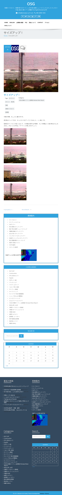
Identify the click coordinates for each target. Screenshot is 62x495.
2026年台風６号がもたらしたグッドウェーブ (16, 386)
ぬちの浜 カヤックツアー (16, 233)
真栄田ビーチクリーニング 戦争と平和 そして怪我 (16, 401)
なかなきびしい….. (9, 209)
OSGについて (7, 25)
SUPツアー (12, 224)
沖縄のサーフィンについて (16, 309)
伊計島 (12, 101)
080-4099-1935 (40, 13)
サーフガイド (13, 220)
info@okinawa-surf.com (25, 13)
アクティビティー (14, 284)
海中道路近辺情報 (14, 319)
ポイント (7, 101)
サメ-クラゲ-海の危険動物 (16, 294)
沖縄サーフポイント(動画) (16, 307)
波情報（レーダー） (14, 316)
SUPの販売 (12, 245)
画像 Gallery (12, 323)
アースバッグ (13, 282)
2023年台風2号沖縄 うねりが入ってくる (15, 410)
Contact (40, 22)
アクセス (47, 22)
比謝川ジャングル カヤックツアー (18, 238)
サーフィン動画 (13, 289)
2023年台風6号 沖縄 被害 (12, 408)
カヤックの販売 (13, 247)
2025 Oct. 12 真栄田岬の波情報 (12, 390)
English (12, 22)
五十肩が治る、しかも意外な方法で (13, 392)
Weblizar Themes (44, 493)
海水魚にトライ (13, 321)
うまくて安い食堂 (14, 287)
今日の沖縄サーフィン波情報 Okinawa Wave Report (31, 100)
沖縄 (6, 105)
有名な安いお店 (13, 305)
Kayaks (11, 278)
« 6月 (7, 366)
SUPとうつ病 (12, 280)
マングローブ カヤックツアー (17, 236)
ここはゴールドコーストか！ (12, 397)
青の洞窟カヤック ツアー (16, 226)
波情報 (7, 112)
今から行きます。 (26, 209)
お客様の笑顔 (19, 22)
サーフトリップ (13, 291)
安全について (32, 22)
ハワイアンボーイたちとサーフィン (13, 404)
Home (6, 22)
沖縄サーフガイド (9, 108)
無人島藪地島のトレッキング (17, 240)
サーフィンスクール (14, 222)
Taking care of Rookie (10, 399)
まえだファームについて (16, 300)
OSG (31, 3)
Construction (13, 273)
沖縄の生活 (12, 312)
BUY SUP (11, 271)
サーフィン (11, 98)
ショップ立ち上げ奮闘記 (16, 296)
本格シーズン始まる (9, 395)
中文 (26, 22)
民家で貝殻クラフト (14, 242)
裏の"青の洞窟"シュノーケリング (18, 229)
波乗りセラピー (13, 314)
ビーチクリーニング (14, 298)
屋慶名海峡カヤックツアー (16, 231)
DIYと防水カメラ (14, 275)
